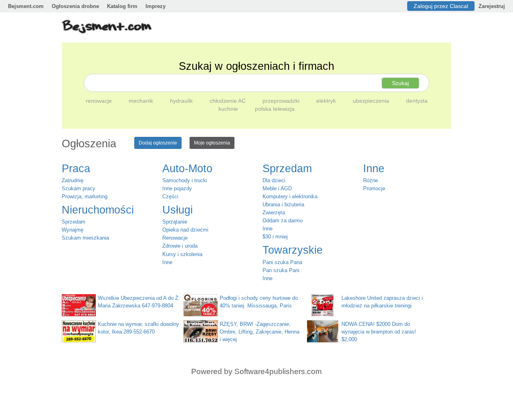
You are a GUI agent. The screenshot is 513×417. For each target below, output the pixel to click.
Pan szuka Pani (281, 270)
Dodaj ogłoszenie (158, 143)
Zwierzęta (274, 213)
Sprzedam (73, 222)
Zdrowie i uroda (180, 246)
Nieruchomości (98, 210)
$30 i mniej (275, 237)
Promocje (374, 188)
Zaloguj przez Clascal (441, 6)
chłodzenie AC (228, 101)
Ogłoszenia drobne (75, 6)
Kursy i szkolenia (182, 254)
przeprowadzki (282, 101)
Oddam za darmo (283, 221)
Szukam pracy (78, 188)
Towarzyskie (293, 250)
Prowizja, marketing (84, 196)
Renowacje (175, 238)
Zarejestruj (492, 6)
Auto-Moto (187, 169)
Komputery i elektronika (290, 196)
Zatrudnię (72, 180)
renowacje (99, 101)
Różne (370, 180)
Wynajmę (72, 230)
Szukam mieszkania (85, 238)
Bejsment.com (26, 6)
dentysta (417, 101)
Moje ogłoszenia (212, 143)
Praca (76, 169)
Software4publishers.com (278, 371)
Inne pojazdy (177, 188)
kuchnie (229, 109)
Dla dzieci (274, 180)
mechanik (142, 101)
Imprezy (155, 6)
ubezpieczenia (372, 101)
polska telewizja (275, 109)
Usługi (177, 210)
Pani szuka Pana (282, 262)
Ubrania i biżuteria (283, 204)
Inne (167, 262)
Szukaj (400, 83)
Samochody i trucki (184, 180)
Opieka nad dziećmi (185, 230)
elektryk (326, 101)
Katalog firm (122, 6)
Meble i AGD (277, 188)
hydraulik (182, 101)
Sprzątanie (174, 222)
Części (170, 196)
